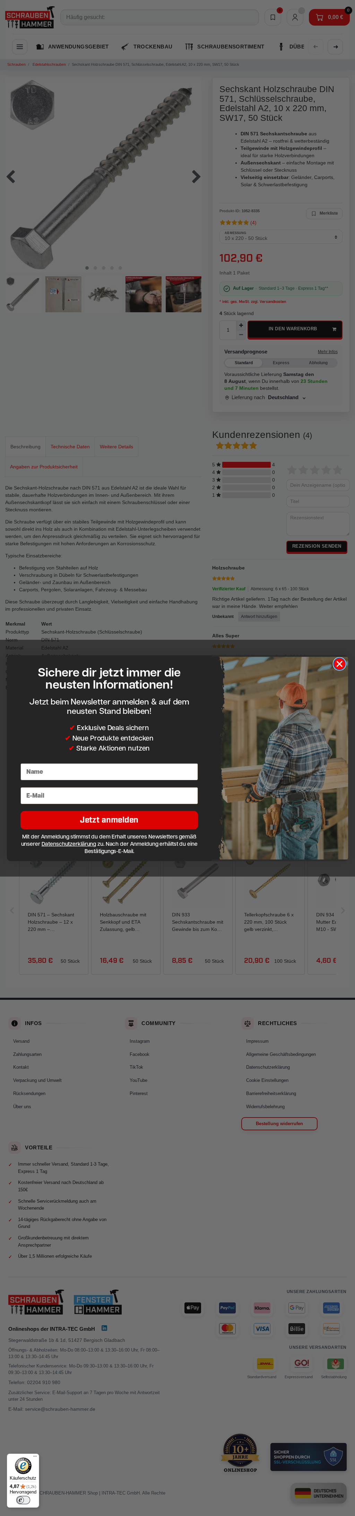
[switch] (23, 1500)
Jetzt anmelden (109, 820)
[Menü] (35, 1458)
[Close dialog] (339, 664)
